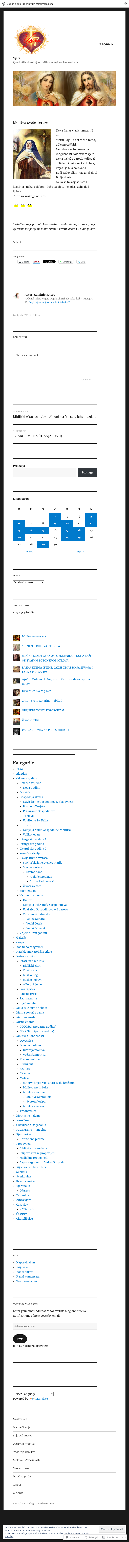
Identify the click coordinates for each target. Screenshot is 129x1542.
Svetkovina (23, 1176)
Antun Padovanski (42, 881)
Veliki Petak (34, 923)
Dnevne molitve (30, 1045)
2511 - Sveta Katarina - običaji (42, 700)
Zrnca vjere (23, 1200)
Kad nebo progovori (29, 947)
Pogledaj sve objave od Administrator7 (49, 302)
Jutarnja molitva (34, 1050)
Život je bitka (30, 720)
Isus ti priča (27, 989)
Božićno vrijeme (30, 783)
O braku (25, 1190)
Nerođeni (22, 1120)
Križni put (26, 1064)
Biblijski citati (32, 965)
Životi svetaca (32, 886)
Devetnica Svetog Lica (36, 691)
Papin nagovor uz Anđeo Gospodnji (43, 1162)
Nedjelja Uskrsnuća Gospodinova (45, 904)
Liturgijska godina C (33, 848)
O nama (18, 1492)
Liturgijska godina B (33, 844)
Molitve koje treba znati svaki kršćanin (49, 1082)
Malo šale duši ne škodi (31, 1007)
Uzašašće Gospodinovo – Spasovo (45, 909)
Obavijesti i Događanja (31, 1125)
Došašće (25, 792)
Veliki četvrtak (36, 928)
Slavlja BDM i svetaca (34, 858)
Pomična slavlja (30, 853)
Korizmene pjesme (32, 1139)
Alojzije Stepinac (41, 876)
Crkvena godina (26, 778)
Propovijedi (23, 1143)
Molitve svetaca (33, 1106)
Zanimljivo (23, 1195)
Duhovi (28, 900)
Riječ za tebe (28, 1003)
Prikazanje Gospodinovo (39, 811)
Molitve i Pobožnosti (30, 1036)
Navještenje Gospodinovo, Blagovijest (48, 801)
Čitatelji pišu (24, 1218)
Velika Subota (35, 918)
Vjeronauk (23, 1185)
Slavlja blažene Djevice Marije (42, 862)
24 (67, 537)
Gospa (20, 942)
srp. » (80, 551)
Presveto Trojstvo (35, 806)
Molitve (36, 315)
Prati (20, 1339)
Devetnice (26, 1040)
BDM (19, 769)
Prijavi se (22, 1267)
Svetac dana (34, 872)
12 (91, 523)
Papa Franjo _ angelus (31, 1129)
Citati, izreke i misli (32, 961)
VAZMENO (27, 1209)
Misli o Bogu (31, 975)
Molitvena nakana (34, 636)
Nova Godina (31, 787)
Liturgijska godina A (33, 839)
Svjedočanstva (25, 1181)
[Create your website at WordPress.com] (64, 4)
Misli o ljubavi (32, 979)
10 (67, 523)
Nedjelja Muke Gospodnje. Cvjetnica (47, 829)
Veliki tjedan (31, 834)
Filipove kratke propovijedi (37, 1153)
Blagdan (21, 773)
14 (31, 530)
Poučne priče (28, 993)
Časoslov (22, 1204)
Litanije (25, 1073)
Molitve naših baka (35, 1087)
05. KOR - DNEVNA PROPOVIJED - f (45, 729)
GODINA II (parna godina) (37, 1031)
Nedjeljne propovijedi (34, 1157)
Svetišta (21, 1171)
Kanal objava (24, 1271)
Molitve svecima (34, 1092)
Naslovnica (20, 1419)
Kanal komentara (27, 1276)
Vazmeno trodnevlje (36, 914)
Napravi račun (25, 1262)
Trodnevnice (28, 1111)
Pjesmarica (23, 1134)
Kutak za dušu (25, 956)
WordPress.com (26, 1281)
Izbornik (106, 44)
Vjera (17, 58)
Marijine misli (25, 1017)
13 (19, 530)
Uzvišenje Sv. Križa (35, 820)
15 (43, 530)
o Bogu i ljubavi (33, 984)
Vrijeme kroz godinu (33, 933)
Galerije (21, 937)
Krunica (25, 1068)
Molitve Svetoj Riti (38, 1096)
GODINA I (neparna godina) (38, 1026)
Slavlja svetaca (32, 867)
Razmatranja (28, 998)
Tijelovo (28, 815)
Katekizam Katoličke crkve (34, 951)
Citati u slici (30, 970)
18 (79, 530)
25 (79, 537)
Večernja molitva (34, 1054)
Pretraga (19, 465)
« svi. (29, 551)
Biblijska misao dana (33, 1148)
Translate (41, 1398)
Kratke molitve (30, 1059)
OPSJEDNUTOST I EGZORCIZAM (43, 710)
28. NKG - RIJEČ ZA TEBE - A (41, 646)
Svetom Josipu (36, 1101)
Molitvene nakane (28, 1115)
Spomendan (28, 890)
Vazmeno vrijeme (31, 895)
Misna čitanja (25, 1022)
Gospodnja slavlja (31, 797)
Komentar (85, 379)
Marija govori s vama (30, 1012)
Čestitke (21, 1214)
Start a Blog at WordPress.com (38, 1503)
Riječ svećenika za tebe (31, 1167)
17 (67, 530)
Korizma (25, 825)
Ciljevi (17, 1484)
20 (19, 537)
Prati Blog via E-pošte (25, 1304)
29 (43, 544)
